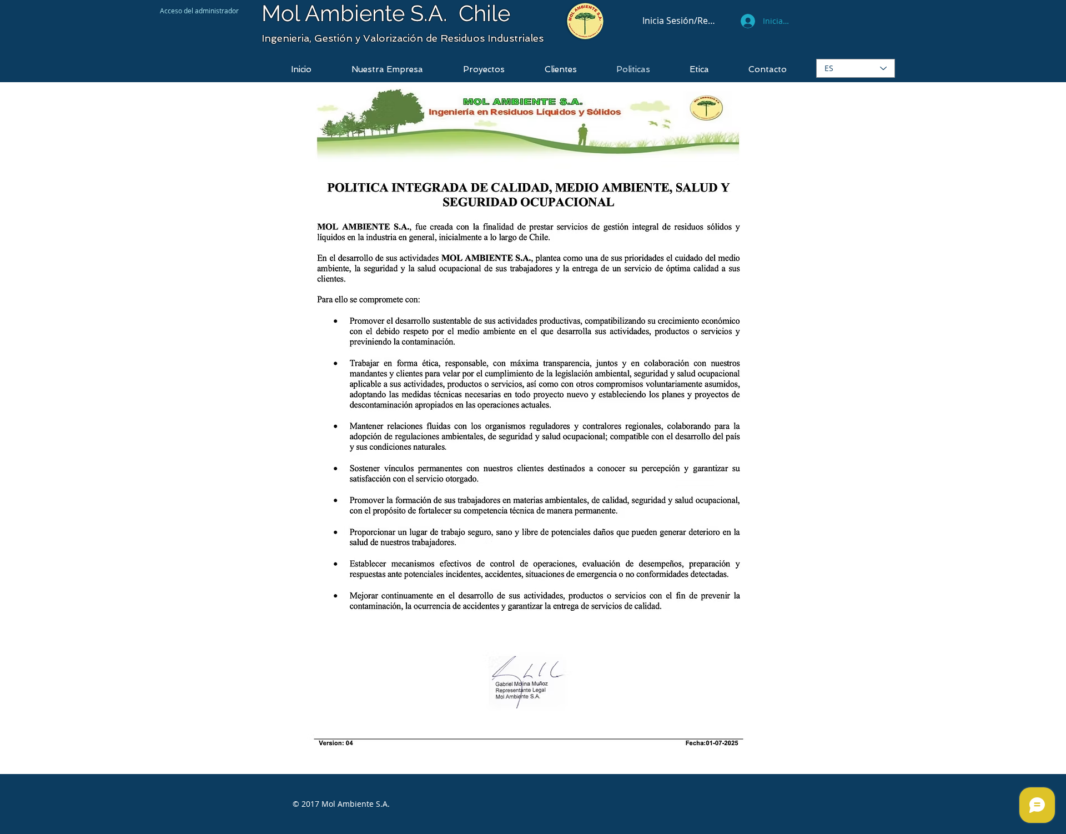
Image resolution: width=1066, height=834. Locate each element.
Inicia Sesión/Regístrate (679, 20)
